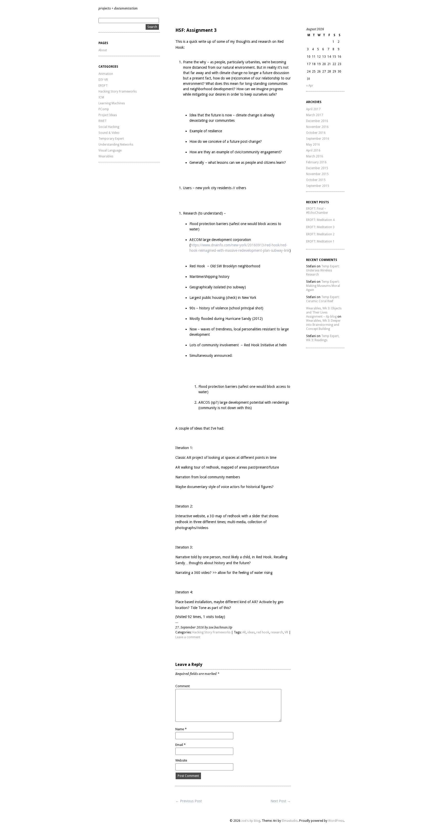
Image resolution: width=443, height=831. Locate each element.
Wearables (105, 156)
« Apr (309, 85)
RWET (102, 121)
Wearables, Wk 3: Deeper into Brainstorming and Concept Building (323, 325)
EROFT (103, 85)
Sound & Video (108, 133)
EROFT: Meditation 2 (320, 234)
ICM (101, 97)
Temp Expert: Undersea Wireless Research (322, 270)
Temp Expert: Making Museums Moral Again (323, 286)
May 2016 (313, 144)
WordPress (336, 821)
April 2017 (313, 109)
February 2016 (316, 162)
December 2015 (317, 168)
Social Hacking (108, 127)
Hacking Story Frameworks (117, 91)
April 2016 (313, 150)
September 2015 (317, 186)
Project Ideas (107, 115)
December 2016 (317, 121)
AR (244, 632)
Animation (105, 74)
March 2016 (314, 156)
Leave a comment (187, 637)
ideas (251, 632)
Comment (182, 686)
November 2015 (317, 174)
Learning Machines (111, 103)
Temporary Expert (111, 138)
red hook (262, 632)
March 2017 (314, 115)
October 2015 (316, 180)
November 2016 (317, 127)
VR (286, 632)
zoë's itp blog (250, 821)
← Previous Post (188, 801)
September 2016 (317, 138)
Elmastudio (290, 821)
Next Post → (280, 801)
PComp (103, 109)
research (277, 632)
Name (181, 729)
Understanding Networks (115, 144)
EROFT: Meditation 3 (320, 227)
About (102, 50)
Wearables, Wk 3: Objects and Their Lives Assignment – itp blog (323, 312)
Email (180, 745)
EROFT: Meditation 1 (320, 241)
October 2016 (316, 133)
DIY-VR (103, 80)
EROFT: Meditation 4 (320, 220)
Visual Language (110, 150)
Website (181, 760)
